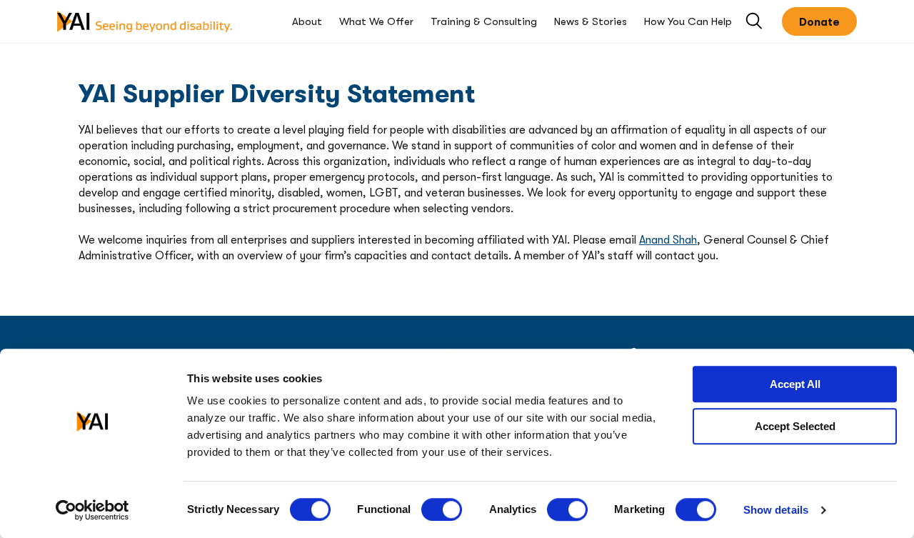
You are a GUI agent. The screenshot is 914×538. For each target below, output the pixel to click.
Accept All (795, 384)
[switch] (441, 509)
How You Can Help (688, 21)
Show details (775, 510)
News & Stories (590, 21)
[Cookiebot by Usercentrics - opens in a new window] (92, 510)
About (307, 21)
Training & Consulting (484, 21)
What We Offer (376, 21)
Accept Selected (795, 426)
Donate (819, 22)
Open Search (755, 22)
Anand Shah (668, 240)
